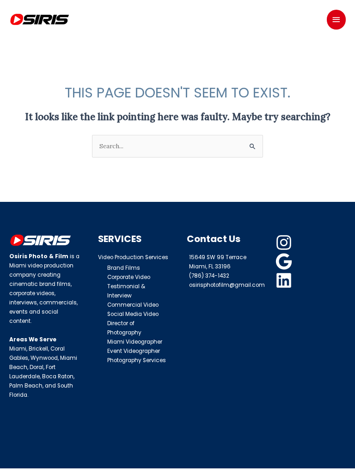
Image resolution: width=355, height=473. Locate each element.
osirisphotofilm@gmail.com (227, 285)
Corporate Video (128, 277)
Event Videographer (133, 351)
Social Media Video (133, 314)
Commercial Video (133, 305)
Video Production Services (133, 257)
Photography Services (136, 360)
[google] (285, 261)
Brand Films (123, 268)
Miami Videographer (134, 342)
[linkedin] (285, 280)
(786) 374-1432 (209, 275)
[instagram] (285, 242)
